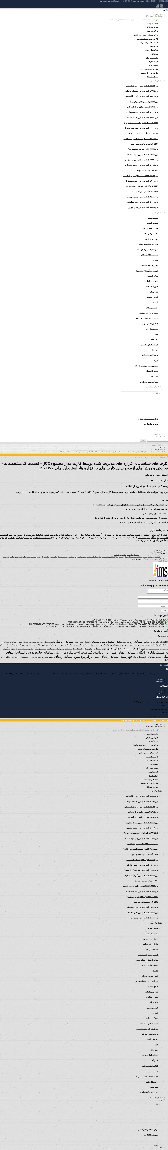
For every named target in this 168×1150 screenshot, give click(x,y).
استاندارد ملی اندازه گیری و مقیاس (26, 642)
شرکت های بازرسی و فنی (148, 42)
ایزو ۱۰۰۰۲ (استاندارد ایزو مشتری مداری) (142, 112)
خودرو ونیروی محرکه (150, 265)
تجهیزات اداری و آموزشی (148, 313)
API (163, 642)
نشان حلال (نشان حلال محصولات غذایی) (142, 133)
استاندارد (156, 557)
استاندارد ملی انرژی (9, 642)
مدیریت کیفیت (152, 223)
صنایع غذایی (154, 54)
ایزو (104, 649)
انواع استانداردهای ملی (110, 557)
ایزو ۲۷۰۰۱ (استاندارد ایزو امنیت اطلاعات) (142, 154)
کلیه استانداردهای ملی (149, 344)
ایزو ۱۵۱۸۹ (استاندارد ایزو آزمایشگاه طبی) (142, 86)
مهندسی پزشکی (151, 239)
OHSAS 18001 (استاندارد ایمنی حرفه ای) (142, 186)
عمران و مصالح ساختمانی (148, 244)
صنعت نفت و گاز (152, 58)
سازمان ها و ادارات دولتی (149, 73)
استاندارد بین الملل (123, 642)
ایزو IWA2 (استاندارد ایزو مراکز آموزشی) (142, 107)
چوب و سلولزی (152, 329)
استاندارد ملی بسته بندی (138, 645)
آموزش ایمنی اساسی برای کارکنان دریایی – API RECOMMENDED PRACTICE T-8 (98, 622)
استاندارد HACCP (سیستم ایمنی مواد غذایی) (140, 139)
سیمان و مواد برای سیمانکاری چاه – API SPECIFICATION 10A (115, 620)
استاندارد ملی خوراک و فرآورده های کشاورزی (53, 645)
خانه (161, 447)
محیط (45, 657)
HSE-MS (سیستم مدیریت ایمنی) (145, 191)
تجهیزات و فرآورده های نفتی (147, 318)
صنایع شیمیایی (152, 276)
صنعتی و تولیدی (152, 23)
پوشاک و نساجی (152, 308)
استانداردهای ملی (156, 213)
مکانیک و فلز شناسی (150, 233)
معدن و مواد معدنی (150, 228)
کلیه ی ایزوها (153, 62)
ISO (166, 642)
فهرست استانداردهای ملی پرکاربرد (106, 656)
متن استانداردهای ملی (140, 559)
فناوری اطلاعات (152, 286)
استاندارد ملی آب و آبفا (45, 642)
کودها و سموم (152, 297)
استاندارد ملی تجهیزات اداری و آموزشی (91, 645)
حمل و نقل (154, 339)
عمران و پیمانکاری (151, 27)
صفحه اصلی (158, 14)
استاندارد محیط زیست (82, 642)
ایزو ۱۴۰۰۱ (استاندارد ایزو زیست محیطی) (142, 181)
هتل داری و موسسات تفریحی (147, 39)
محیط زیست (153, 218)
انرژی (143, 649)
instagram (159, 7)
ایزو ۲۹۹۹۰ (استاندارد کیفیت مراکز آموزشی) (141, 160)
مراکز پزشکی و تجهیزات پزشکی (146, 35)
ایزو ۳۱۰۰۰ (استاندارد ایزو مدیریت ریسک (142, 197)
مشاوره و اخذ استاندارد (159, 553)
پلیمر (12, 657)
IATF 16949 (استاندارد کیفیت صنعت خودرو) (141, 123)
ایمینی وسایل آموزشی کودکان (146, 366)
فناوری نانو (154, 292)
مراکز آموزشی (152, 31)
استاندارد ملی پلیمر (152, 649)
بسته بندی (68, 649)
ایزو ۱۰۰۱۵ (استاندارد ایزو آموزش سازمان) (141, 165)
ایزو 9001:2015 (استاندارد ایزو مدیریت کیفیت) (140, 176)
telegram (160, 5)
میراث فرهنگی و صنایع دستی (147, 249)
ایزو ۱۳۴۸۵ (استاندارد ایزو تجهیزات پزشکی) (141, 91)
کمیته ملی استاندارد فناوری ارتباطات (144, 486)
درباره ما (160, 690)
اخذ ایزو (147, 642)
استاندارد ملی (148, 557)
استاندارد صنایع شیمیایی (102, 641)
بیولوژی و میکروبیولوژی (58, 649)
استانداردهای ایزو (157, 81)
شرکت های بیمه (152, 46)
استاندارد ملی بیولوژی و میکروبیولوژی (118, 645)
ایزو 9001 (99, 649)
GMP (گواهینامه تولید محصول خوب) (144, 144)
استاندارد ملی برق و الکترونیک (158, 645)
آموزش (155, 434)
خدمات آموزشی (23, 649)
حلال (156, 334)
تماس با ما (159, 436)
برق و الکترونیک (152, 371)
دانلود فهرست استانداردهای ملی (62, 557)
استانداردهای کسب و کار (154, 16)
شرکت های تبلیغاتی (151, 50)
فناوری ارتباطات (151, 281)
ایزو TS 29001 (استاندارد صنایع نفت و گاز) (142, 149)
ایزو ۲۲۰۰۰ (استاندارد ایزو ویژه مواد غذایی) (141, 128)
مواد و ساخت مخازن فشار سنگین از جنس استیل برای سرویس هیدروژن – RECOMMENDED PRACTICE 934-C (87, 626)
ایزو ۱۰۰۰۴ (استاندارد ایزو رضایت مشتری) (142, 117)
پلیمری (155, 302)
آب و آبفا (158, 642)
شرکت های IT (152, 77)
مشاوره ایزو (20, 657)
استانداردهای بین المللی (154, 387)
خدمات (155, 260)
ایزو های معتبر (89, 649)
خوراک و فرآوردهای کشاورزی (147, 271)
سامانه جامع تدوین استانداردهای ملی (36, 557)
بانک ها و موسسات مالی (149, 69)
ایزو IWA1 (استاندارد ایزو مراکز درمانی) (143, 101)
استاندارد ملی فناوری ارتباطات (130, 557)
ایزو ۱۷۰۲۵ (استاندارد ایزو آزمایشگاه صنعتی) (141, 96)
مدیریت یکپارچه (29, 657)
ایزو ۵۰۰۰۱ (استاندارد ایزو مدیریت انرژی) (142, 202)
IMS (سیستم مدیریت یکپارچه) (146, 170)
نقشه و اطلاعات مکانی (149, 255)
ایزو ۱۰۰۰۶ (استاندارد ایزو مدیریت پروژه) (142, 207)
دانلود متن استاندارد (161, 550)
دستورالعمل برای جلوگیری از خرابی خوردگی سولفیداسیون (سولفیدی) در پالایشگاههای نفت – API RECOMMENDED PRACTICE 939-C (77, 624)
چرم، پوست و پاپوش (150, 323)
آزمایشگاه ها (153, 65)
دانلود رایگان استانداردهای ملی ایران (88, 557)
